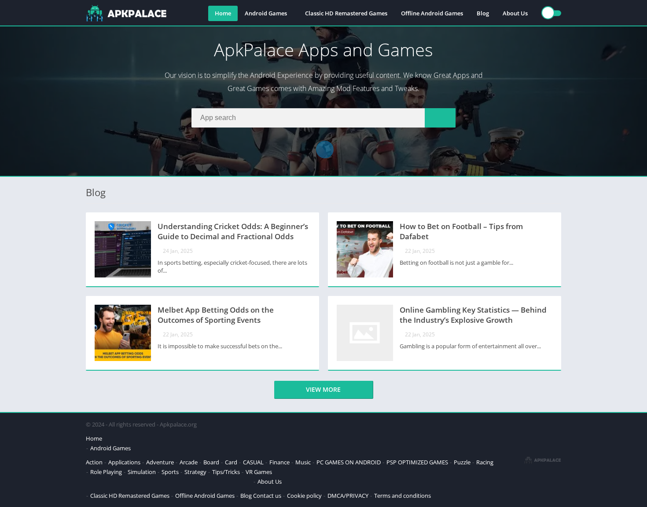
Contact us (267, 496)
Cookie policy (304, 496)
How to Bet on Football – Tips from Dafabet (461, 231)
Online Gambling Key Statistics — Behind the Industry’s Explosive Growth (473, 315)
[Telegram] (325, 149)
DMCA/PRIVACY (347, 496)
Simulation (142, 472)
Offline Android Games (432, 13)
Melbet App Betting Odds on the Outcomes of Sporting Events (216, 315)
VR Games (259, 472)
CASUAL (253, 462)
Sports (170, 472)
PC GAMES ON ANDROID (348, 462)
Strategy (195, 472)
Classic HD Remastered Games (346, 13)
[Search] (440, 118)
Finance (279, 462)
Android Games (266, 13)
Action (94, 462)
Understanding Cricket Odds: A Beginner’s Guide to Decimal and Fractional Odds (233, 231)
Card (231, 462)
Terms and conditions (402, 496)
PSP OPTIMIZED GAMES (417, 462)
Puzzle (462, 462)
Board (211, 462)
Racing (484, 462)
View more (323, 389)
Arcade (189, 462)
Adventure (160, 462)
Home (223, 13)
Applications (124, 462)
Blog (483, 13)
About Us (515, 13)
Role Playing (106, 472)
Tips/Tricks (226, 472)
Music (303, 462)
